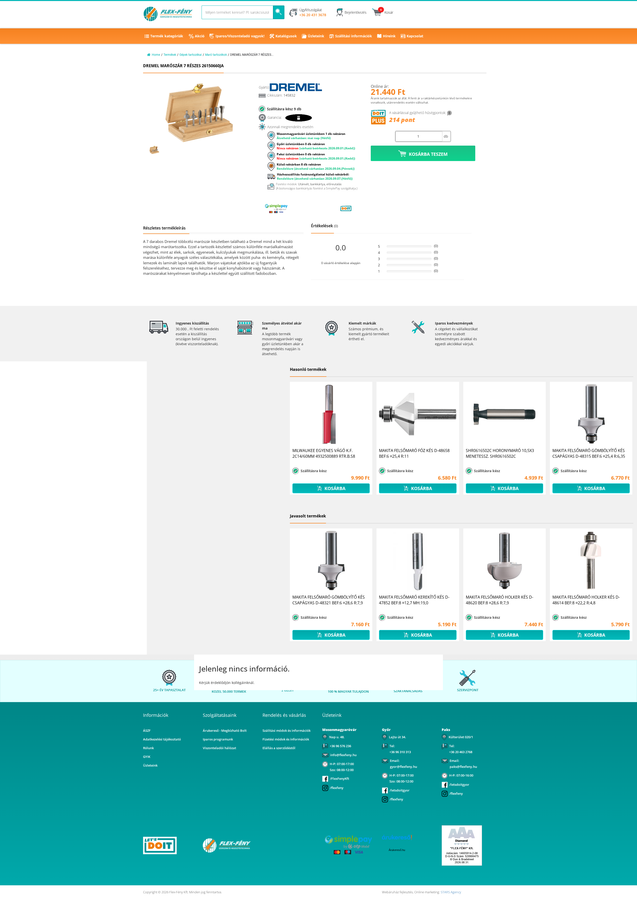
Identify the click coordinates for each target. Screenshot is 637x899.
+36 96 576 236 (340, 746)
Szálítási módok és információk (287, 730)
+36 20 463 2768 (460, 752)
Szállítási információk (353, 36)
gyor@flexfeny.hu (403, 766)
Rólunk (148, 748)
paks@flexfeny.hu (463, 766)
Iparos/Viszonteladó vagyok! (240, 36)
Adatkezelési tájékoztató (162, 739)
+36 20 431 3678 (312, 14)
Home (156, 54)
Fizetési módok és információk (286, 739)
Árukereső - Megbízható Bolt (225, 730)
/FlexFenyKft (339, 778)
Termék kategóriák (166, 36)
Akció (200, 36)
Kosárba (334, 488)
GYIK (146, 756)
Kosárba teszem (428, 154)
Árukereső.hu (397, 849)
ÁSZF (147, 730)
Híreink (389, 36)
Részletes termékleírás (164, 228)
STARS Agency (451, 892)
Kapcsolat (415, 36)
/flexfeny (336, 788)
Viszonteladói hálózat (219, 748)
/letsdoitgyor (400, 790)
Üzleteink (316, 36)
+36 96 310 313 (400, 752)
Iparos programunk (218, 739)
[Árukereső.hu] (311, 208)
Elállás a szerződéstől (279, 748)
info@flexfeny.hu (343, 755)
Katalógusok (286, 36)
